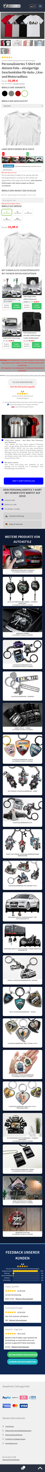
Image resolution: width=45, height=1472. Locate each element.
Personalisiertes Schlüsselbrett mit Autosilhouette (22, 918)
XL (6, 219)
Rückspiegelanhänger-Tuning (22, 1170)
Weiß (24, 93)
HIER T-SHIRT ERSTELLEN (23, 481)
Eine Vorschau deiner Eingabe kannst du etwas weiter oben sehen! (25, 375)
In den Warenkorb (22, 382)
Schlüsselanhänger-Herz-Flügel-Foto (22, 1043)
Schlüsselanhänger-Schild (22, 760)
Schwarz (4, 93)
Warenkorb (12, 1466)
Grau (11, 93)
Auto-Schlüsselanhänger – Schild (23, 1012)
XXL (17, 219)
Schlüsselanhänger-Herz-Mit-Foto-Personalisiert (22, 1107)
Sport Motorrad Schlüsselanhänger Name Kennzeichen (22, 855)
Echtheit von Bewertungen (15, 1439)
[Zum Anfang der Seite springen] (40, 1467)
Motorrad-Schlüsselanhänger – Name (22, 791)
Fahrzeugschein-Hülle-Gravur (22, 571)
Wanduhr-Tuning (22, 634)
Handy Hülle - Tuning (22, 728)
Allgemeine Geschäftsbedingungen (18, 1431)
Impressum (9, 1426)
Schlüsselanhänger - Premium (22, 696)
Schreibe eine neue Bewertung (22, 1362)
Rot (18, 93)
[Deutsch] (32, 6)
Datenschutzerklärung (13, 1435)
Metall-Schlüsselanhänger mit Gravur (22, 980)
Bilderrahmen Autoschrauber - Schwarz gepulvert (22, 1139)
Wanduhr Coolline (22, 1233)
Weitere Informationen (24, 1299)
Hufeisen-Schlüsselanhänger (22, 1075)
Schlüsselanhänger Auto (22, 665)
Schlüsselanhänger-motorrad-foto (22, 886)
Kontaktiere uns (11, 1443)
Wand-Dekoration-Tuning (22, 1201)
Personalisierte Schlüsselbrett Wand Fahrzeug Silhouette (22, 949)
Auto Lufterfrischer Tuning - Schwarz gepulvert (22, 603)
